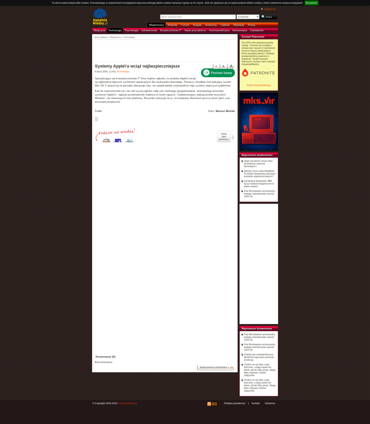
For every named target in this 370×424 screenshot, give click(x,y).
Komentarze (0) (105, 356)
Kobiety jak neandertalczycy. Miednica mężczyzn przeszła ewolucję (259, 357)
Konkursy (211, 24)
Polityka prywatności (234, 403)
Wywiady (238, 24)
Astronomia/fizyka (219, 30)
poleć (233, 137)
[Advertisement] (165, 50)
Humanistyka (239, 30)
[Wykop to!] (106, 139)
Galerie (225, 24)
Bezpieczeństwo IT (171, 30)
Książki (197, 24)
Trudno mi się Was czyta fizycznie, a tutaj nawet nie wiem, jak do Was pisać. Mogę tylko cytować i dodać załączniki (260, 370)
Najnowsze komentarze (257, 328)
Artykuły (172, 24)
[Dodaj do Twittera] (129, 139)
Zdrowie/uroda (149, 30)
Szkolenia (270, 403)
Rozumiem (311, 3)
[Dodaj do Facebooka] (118, 139)
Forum (185, 24)
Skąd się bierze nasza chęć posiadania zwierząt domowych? (258, 164)
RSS (214, 404)
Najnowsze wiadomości (257, 155)
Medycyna (99, 30)
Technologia (115, 30)
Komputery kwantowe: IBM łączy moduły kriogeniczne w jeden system (259, 184)
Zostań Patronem (253, 36)
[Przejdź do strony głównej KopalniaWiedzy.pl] (100, 17)
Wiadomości (156, 24)
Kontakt (256, 403)
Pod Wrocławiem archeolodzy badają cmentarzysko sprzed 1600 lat (259, 194)
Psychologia (131, 30)
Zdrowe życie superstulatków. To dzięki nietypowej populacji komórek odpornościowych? (259, 174)
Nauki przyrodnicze (195, 30)
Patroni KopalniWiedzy (259, 85)
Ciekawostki (257, 30)
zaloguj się (269, 9)
